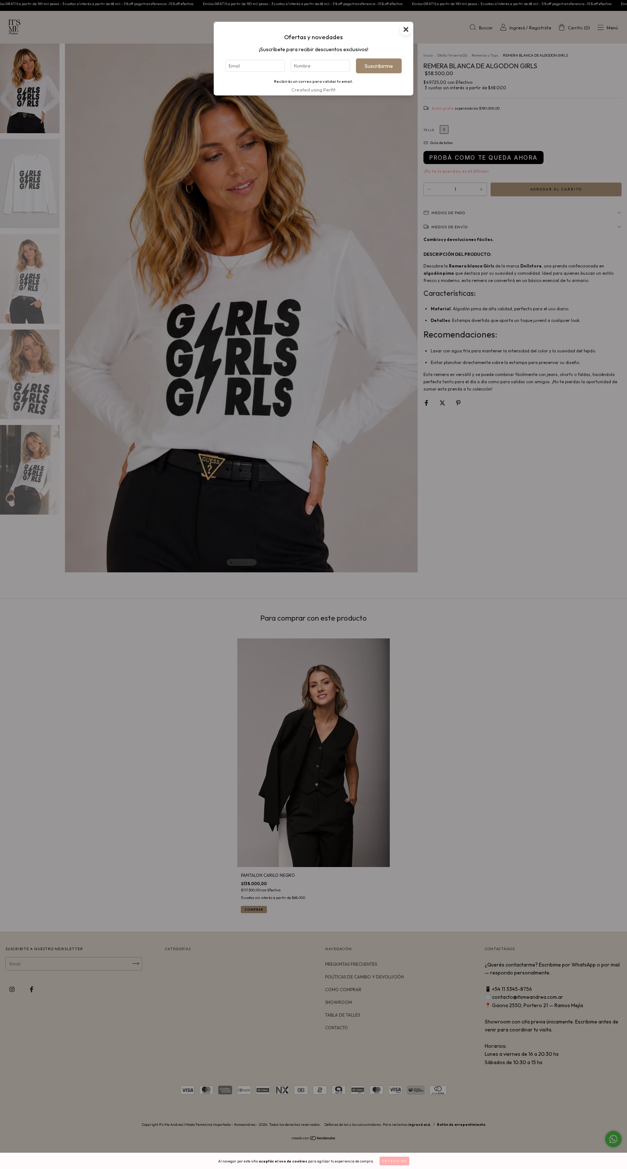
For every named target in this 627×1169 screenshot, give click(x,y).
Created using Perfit (313, 90)
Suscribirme (379, 66)
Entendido (394, 1161)
